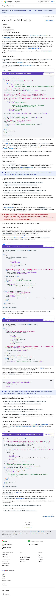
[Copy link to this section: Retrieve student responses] (20, 227)
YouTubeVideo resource (7, 148)
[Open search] (39, 1)
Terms (3, 590)
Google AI (4, 582)
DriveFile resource (42, 147)
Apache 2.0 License (18, 533)
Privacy (7, 590)
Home (3, 16)
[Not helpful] (53, 17)
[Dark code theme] (51, 76)
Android (3, 574)
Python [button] (9, 70)
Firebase (3, 578)
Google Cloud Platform (6, 580)
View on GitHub (48, 73)
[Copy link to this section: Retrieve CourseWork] (16, 161)
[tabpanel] (28, 104)
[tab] (4, 70)
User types (20, 62)
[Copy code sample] (53, 76)
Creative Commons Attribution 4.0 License (38, 531)
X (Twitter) (40, 559)
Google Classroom (7, 6)
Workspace (16, 2)
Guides (26, 16)
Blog (39, 555)
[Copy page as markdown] (28, 20)
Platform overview (6, 556)
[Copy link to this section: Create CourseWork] (15, 56)
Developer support (6, 563)
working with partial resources (23, 174)
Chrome (3, 576)
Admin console (23, 555)
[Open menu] (2, 1)
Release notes (5, 561)
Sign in (52, 1)
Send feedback (49, 20)
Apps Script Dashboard (25, 557)
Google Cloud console (24, 559)
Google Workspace (10, 16)
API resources (12, 39)
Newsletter (40, 557)
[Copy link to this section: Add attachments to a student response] (28, 422)
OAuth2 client (22, 217)
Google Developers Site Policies (36, 533)
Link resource (8, 143)
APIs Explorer (22, 561)
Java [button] (4, 70)
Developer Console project (35, 214)
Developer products (6, 559)
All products (4, 585)
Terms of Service (5, 565)
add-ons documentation (43, 10)
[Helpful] (51, 17)
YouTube (40, 561)
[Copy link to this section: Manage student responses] (23, 204)
